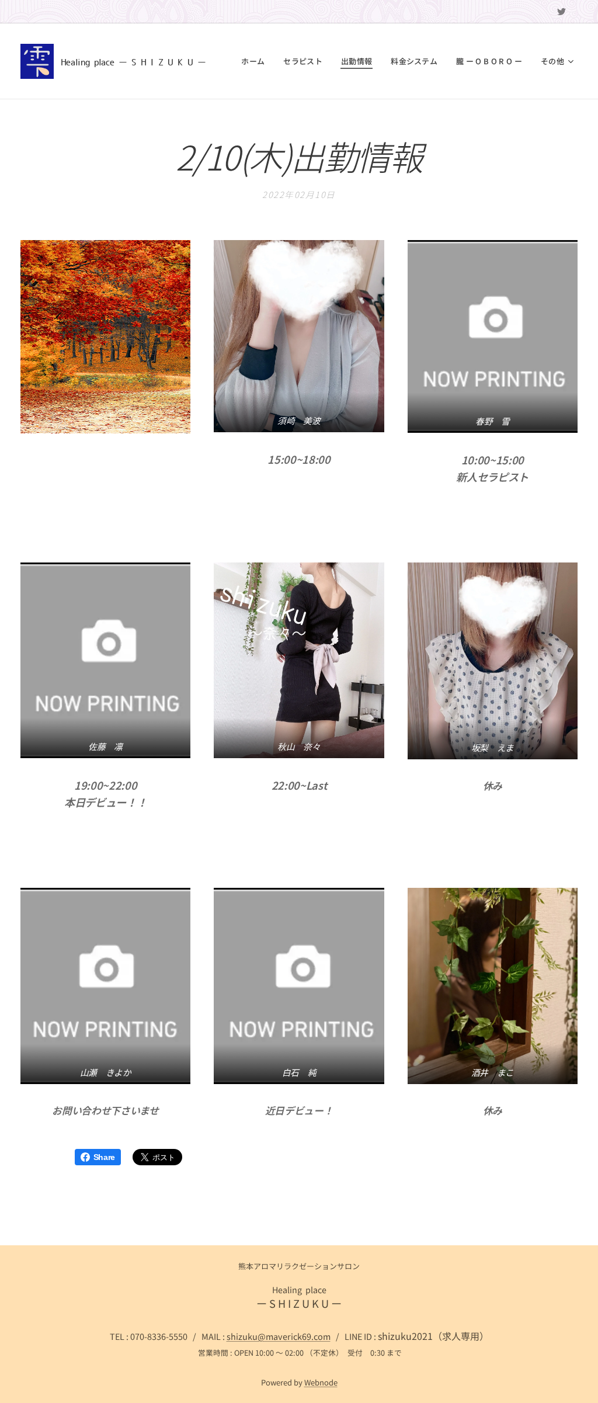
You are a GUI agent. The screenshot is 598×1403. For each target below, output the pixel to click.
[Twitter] (561, 12)
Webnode (321, 1382)
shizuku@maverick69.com (279, 1336)
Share (104, 1157)
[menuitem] (256, 61)
